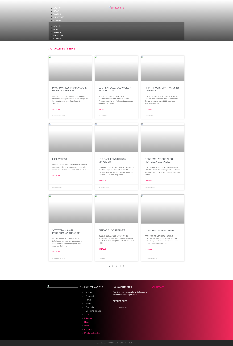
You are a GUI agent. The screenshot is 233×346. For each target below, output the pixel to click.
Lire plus (56, 109)
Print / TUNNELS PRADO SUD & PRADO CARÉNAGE (69, 89)
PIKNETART (58, 17)
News (88, 300)
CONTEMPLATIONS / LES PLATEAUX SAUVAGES (159, 160)
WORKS (57, 14)
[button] (116, 23)
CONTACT (58, 20)
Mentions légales (93, 311)
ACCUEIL (57, 8)
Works (89, 303)
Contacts (90, 307)
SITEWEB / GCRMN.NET (112, 230)
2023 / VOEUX (60, 159)
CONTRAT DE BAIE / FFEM (159, 230)
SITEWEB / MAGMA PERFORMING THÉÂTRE (66, 231)
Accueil (89, 292)
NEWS (56, 11)
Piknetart (90, 296)
